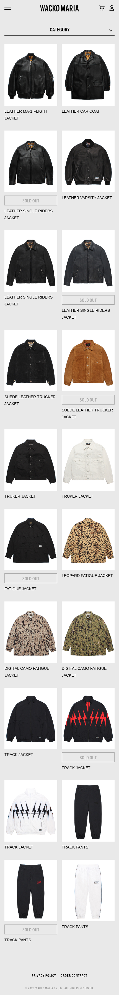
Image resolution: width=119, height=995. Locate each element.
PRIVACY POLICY (44, 975)
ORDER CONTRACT (74, 975)
